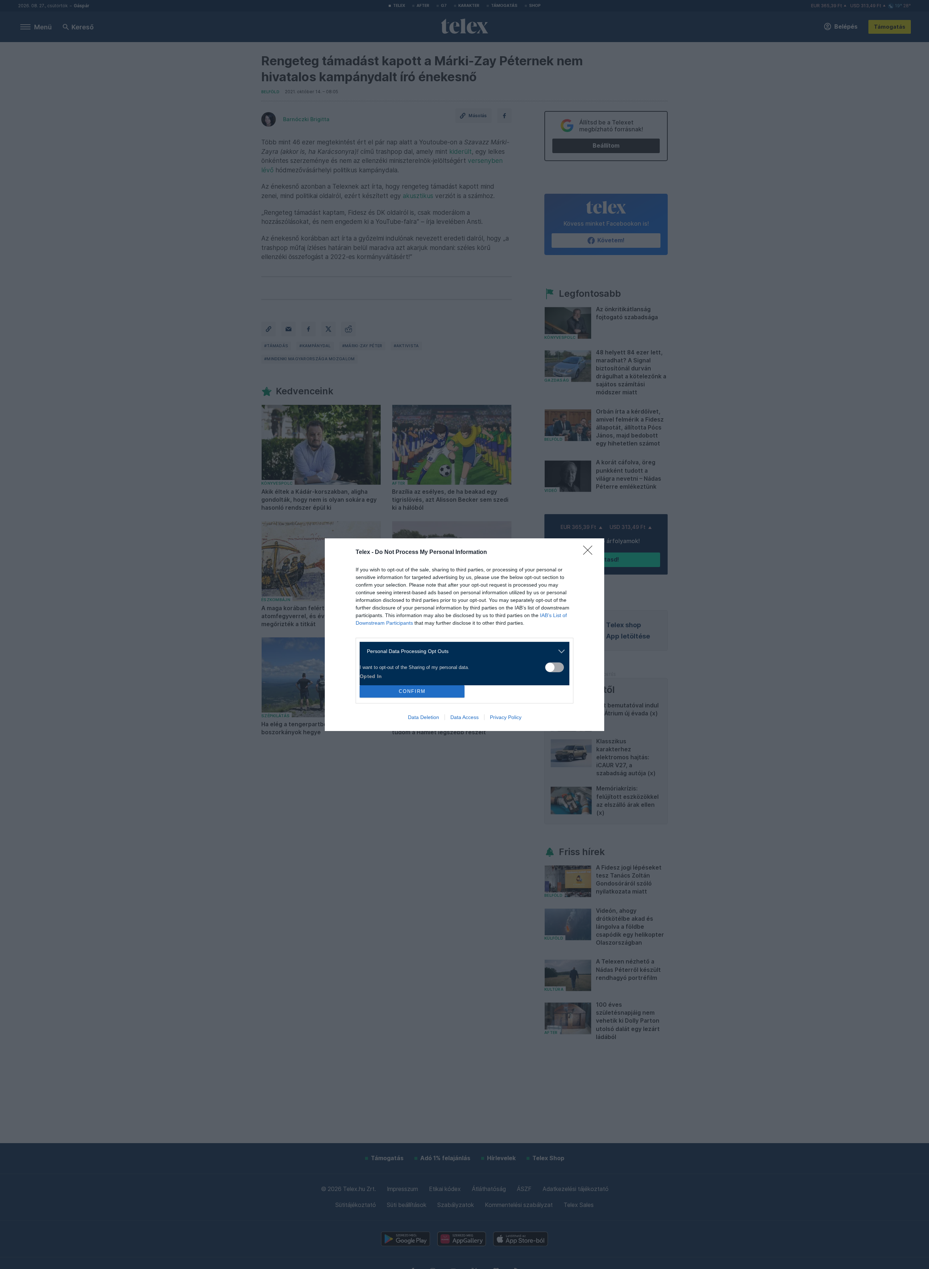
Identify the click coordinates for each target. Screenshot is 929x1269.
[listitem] (462, 651)
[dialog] (464, 634)
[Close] (590, 552)
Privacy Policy (505, 717)
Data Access (464, 717)
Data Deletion (423, 717)
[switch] (554, 667)
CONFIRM (412, 691)
